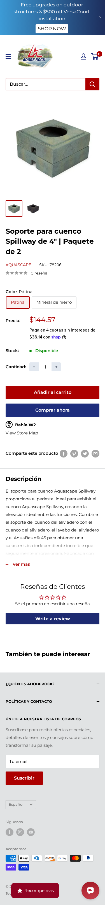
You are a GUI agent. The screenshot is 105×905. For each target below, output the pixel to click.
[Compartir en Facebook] (63, 453)
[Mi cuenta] (83, 56)
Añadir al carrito (52, 392)
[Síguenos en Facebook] (9, 832)
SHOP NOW (52, 28)
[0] (94, 56)
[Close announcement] (100, 17)
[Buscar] (92, 84)
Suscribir (24, 778)
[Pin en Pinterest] (74, 453)
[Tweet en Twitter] (85, 453)
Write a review (52, 618)
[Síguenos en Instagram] (20, 832)
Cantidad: (16, 366)
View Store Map (22, 433)
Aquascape (18, 264)
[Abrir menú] (8, 56)
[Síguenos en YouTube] (31, 832)
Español (16, 804)
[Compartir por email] (95, 453)
